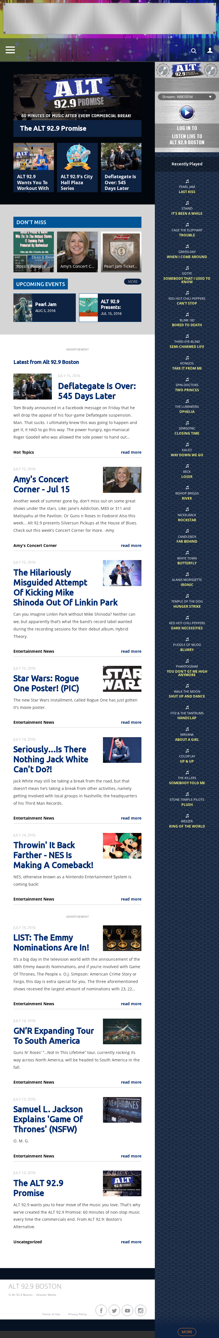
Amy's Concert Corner (35, 546)
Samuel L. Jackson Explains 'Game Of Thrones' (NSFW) (48, 1119)
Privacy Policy (77, 1314)
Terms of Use (51, 1314)
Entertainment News (33, 651)
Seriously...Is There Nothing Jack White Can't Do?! (50, 759)
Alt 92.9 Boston (35, 1286)
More (133, 281)
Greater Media (46, 1295)
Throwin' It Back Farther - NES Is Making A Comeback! (53, 855)
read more (131, 452)
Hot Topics (23, 452)
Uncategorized (27, 1242)
